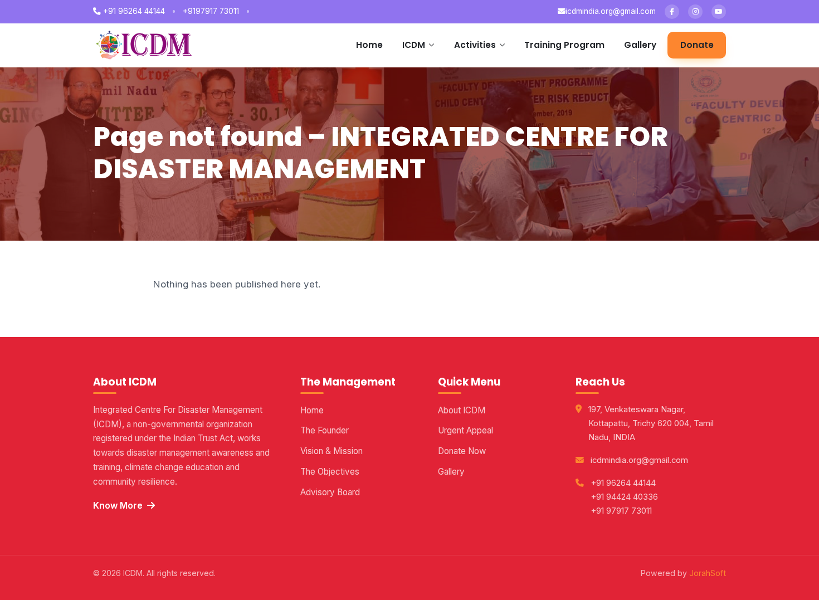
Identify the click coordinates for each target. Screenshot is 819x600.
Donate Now (462, 451)
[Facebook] (672, 11)
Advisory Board (330, 492)
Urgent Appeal (465, 430)
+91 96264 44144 (133, 11)
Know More (118, 505)
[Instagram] (695, 11)
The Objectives (329, 471)
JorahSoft (707, 573)
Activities (475, 45)
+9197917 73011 (211, 11)
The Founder (324, 430)
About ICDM (461, 410)
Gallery (640, 45)
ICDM (413, 45)
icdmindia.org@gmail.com (611, 11)
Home (369, 45)
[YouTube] (718, 11)
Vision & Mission (331, 451)
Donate (697, 45)
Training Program (564, 45)
